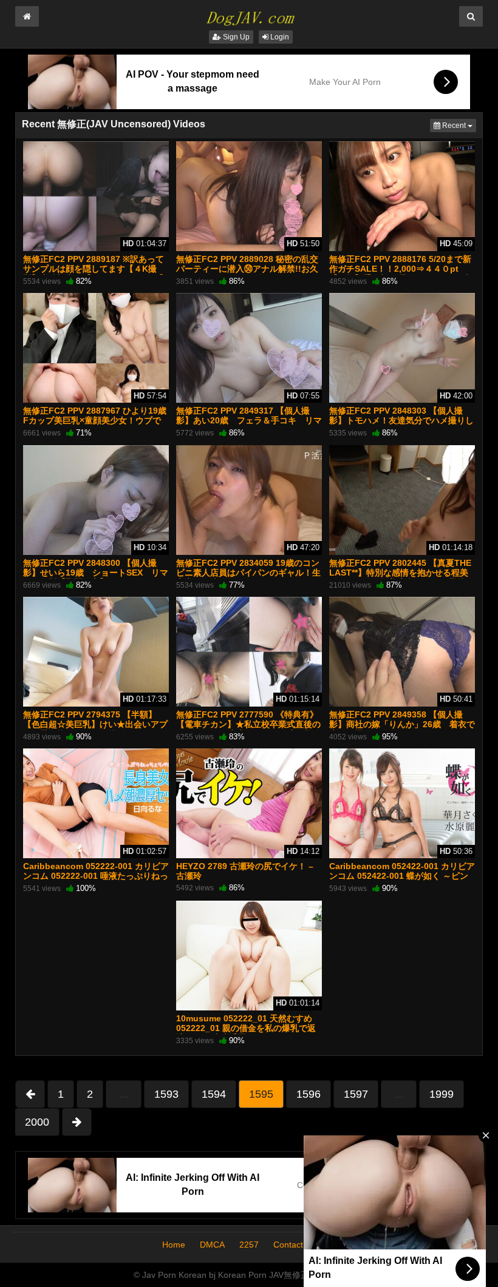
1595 (261, 1094)
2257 (249, 1244)
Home (173, 1244)
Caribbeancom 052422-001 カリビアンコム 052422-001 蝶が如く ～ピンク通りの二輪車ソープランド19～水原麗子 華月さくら (402, 881)
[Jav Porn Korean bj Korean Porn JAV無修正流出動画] (248, 14)
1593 (166, 1094)
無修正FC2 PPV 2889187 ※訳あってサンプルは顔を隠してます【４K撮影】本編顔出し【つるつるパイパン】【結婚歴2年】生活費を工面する (95, 274)
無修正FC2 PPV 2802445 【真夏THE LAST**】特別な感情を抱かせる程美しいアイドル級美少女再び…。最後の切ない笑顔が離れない (401, 577)
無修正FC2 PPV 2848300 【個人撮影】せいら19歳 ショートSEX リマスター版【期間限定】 (95, 572)
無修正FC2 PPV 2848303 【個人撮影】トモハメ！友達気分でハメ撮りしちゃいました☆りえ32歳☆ (401, 420)
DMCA (212, 1244)
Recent (458, 125)
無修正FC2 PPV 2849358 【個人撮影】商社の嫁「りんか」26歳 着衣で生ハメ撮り (402, 724)
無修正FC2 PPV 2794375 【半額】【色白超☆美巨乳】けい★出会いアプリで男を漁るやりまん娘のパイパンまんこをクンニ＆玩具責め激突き (95, 729)
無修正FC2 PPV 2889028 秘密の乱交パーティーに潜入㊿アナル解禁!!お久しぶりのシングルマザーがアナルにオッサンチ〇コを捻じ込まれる (248, 274)
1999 (441, 1094)
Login (278, 37)
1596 (308, 1094)
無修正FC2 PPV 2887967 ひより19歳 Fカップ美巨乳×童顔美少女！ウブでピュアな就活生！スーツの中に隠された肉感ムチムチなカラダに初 (95, 425)
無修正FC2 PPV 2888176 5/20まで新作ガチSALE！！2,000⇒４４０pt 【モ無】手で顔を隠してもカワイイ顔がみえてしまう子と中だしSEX (401, 274)
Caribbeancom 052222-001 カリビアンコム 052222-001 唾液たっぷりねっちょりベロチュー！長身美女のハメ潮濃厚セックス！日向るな (96, 881)
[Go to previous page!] (30, 1094)
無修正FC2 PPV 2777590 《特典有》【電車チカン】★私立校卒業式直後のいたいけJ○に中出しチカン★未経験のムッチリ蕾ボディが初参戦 (249, 729)
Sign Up (235, 37)
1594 (214, 1094)
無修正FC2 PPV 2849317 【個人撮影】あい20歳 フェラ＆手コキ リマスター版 (249, 420)
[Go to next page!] (77, 1122)
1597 (356, 1094)
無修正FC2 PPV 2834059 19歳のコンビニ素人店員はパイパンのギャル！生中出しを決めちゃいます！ (248, 572)
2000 (37, 1122)
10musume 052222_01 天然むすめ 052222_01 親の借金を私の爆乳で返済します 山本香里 (246, 1028)
